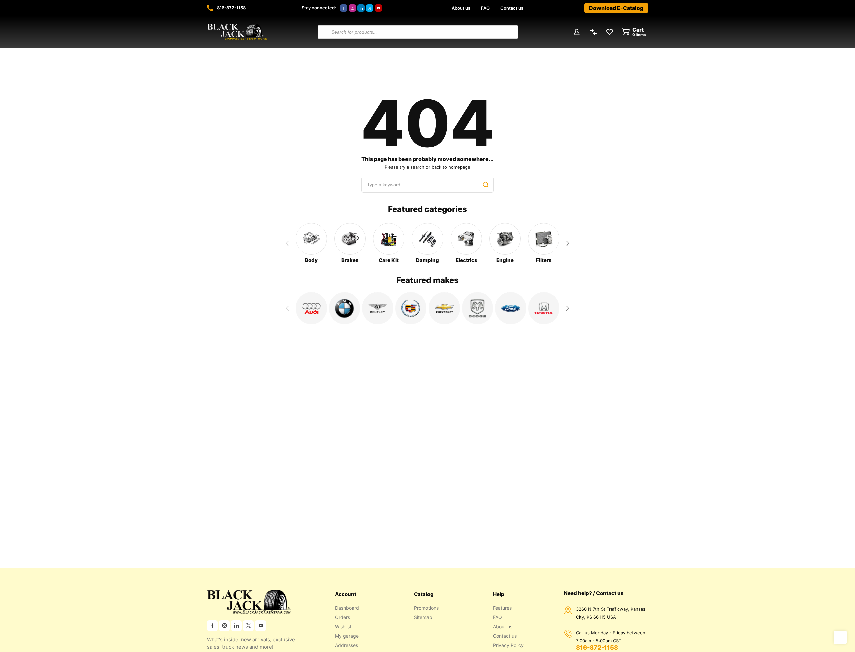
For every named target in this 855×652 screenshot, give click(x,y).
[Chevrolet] (444, 308)
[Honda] (544, 308)
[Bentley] (377, 308)
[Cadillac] (411, 308)
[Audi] (311, 308)
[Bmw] (344, 308)
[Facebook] (343, 8)
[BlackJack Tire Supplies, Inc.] (237, 32)
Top (840, 637)
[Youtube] (378, 8)
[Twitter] (369, 8)
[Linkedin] (361, 8)
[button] (567, 243)
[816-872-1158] (210, 8)
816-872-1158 (231, 7)
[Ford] (510, 308)
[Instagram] (352, 8)
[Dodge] (477, 308)
